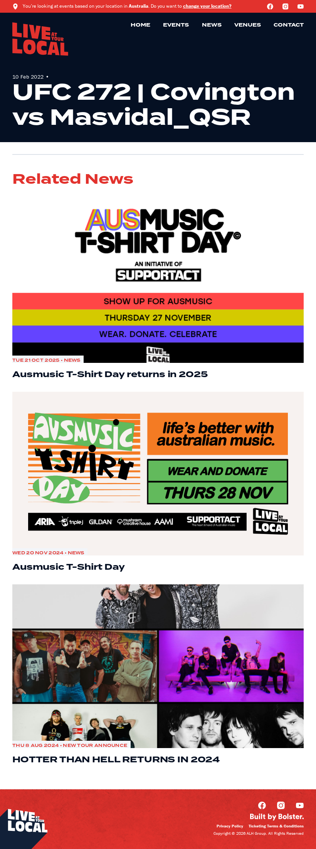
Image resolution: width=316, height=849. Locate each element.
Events (176, 25)
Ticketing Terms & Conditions (276, 826)
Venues (247, 25)
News (212, 25)
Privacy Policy (230, 826)
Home (140, 25)
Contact (289, 25)
